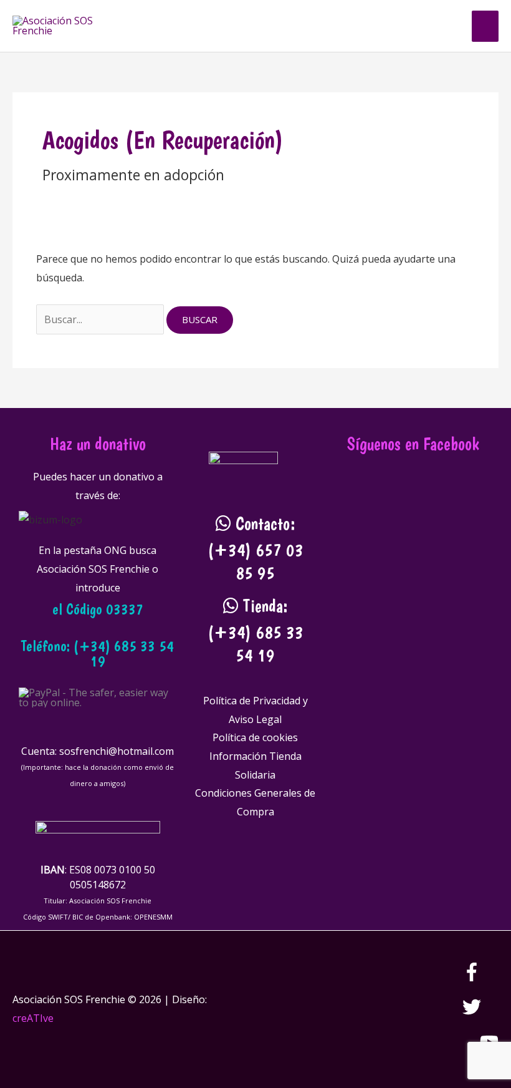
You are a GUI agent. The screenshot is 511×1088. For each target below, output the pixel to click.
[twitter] (480, 1012)
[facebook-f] (480, 977)
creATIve (33, 1018)
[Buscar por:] (101, 319)
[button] (447, 25)
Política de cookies (255, 737)
